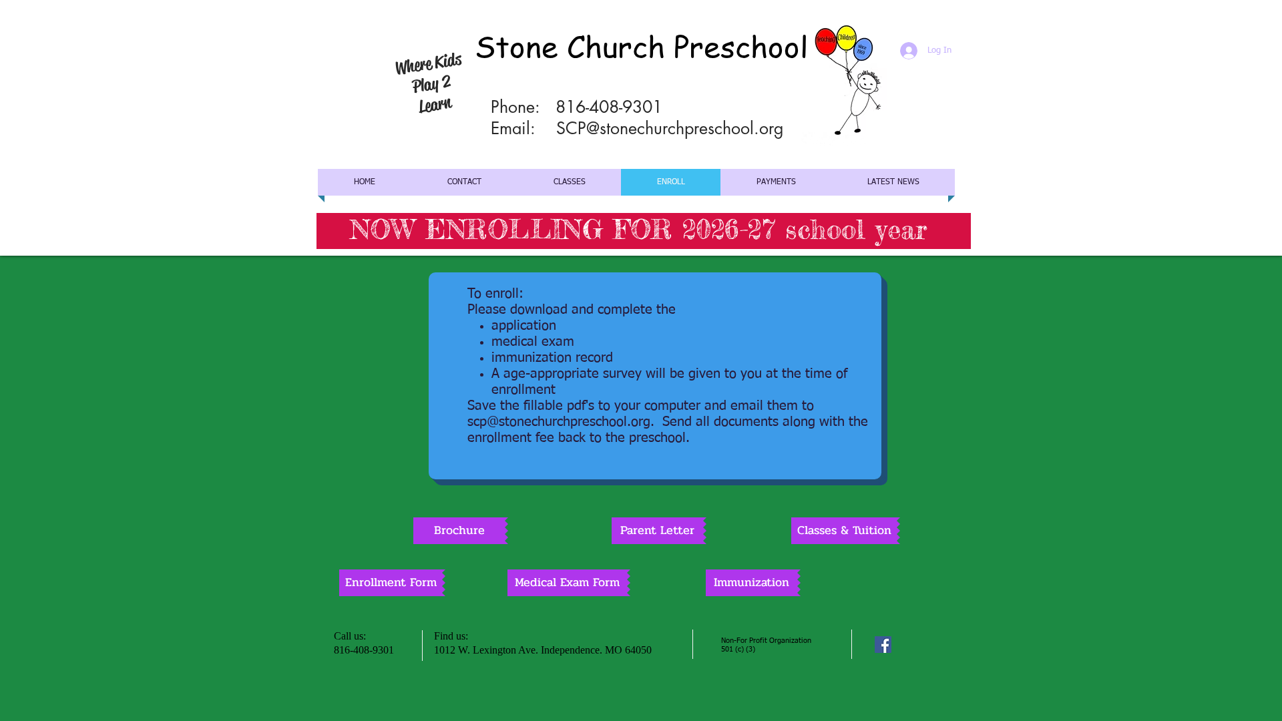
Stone (516, 46)
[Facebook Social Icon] (883, 644)
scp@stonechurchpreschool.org (558, 422)
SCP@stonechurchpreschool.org (670, 128)
